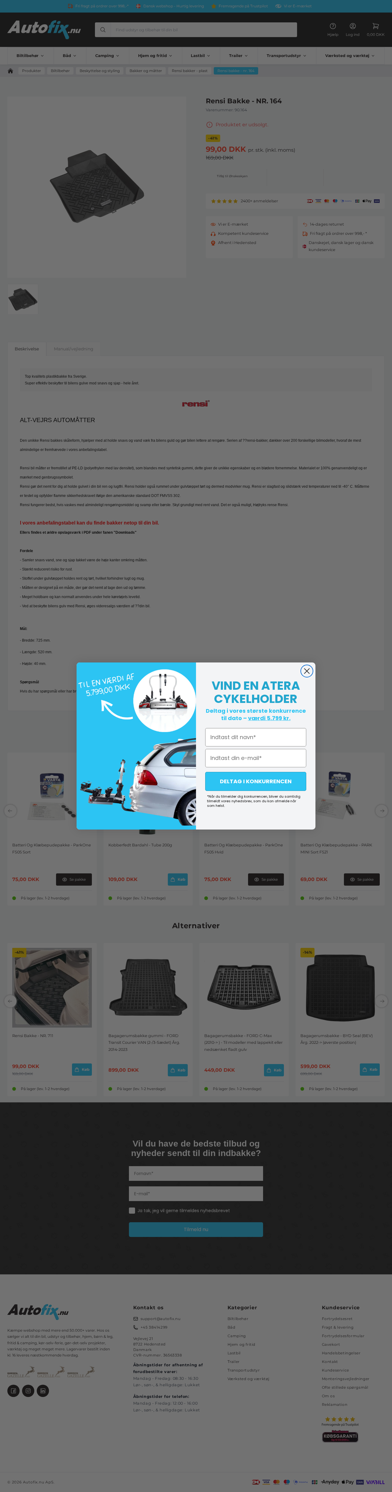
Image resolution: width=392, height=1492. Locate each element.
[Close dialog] (307, 671)
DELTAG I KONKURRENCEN (256, 781)
